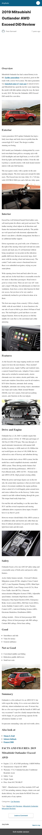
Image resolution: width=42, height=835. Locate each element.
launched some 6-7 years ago (16, 83)
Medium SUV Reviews (14, 806)
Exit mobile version (21, 832)
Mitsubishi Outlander (30, 806)
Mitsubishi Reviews (9, 808)
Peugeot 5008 (9, 742)
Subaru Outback (10, 739)
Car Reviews (15, 801)
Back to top (36, 825)
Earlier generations (12, 77)
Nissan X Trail (9, 735)
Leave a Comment (21, 815)
